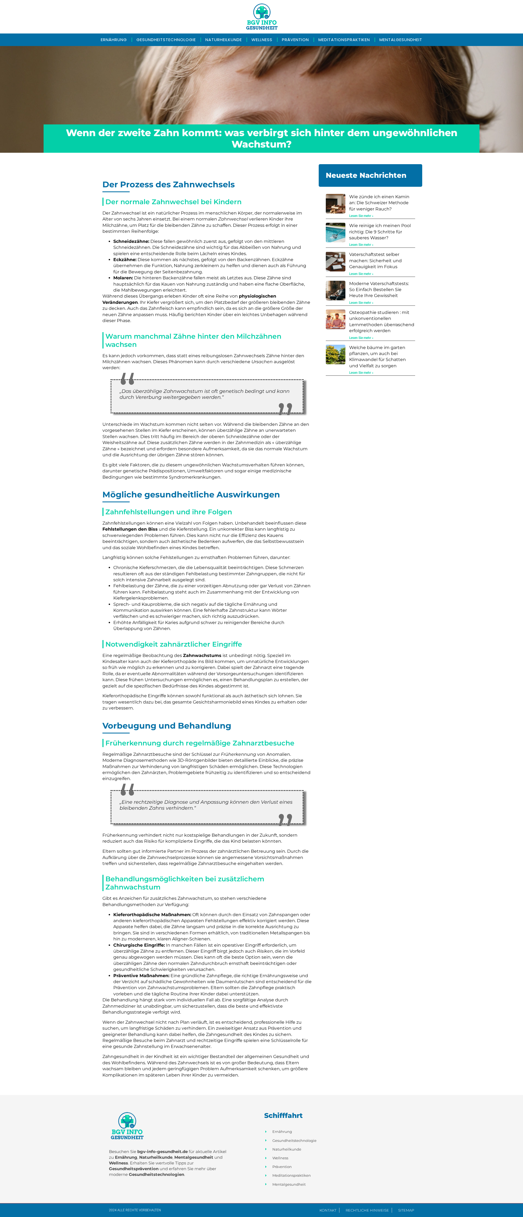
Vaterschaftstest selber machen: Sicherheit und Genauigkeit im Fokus (375, 260)
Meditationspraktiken (344, 39)
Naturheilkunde (223, 39)
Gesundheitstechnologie (166, 39)
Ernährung (114, 39)
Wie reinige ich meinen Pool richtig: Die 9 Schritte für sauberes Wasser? (380, 231)
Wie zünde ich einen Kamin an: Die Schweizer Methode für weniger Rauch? (379, 203)
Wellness (261, 39)
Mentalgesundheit (400, 39)
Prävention (295, 39)
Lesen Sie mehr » (361, 216)
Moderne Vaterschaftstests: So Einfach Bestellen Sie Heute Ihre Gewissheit (379, 289)
